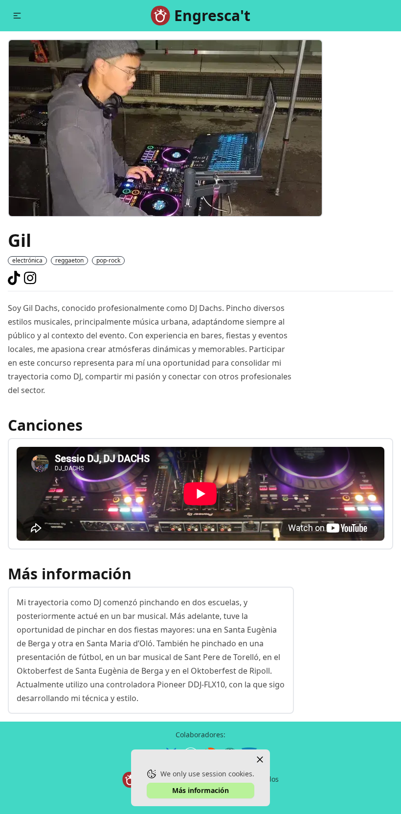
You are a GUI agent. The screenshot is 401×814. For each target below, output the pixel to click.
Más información (200, 790)
